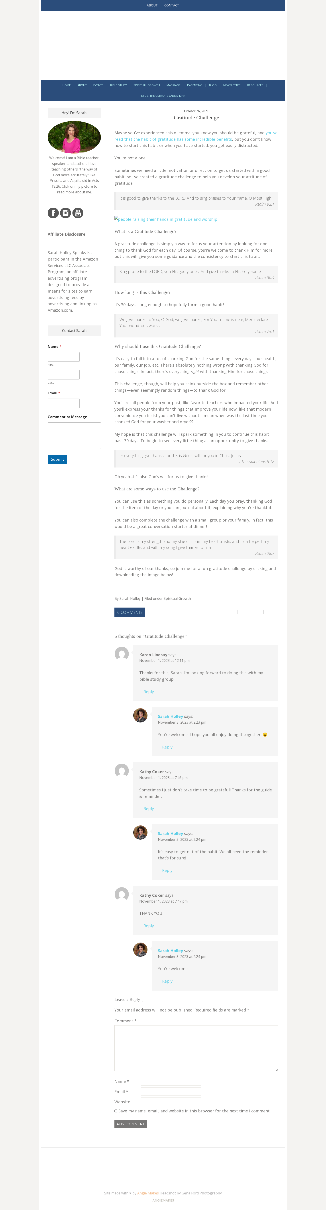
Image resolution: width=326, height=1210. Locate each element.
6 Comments (130, 612)
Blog (213, 85)
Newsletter (232, 85)
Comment (125, 1020)
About (152, 5)
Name (121, 1081)
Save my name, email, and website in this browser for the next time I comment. (194, 1111)
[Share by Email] (268, 612)
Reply (148, 691)
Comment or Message (67, 417)
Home (67, 85)
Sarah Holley (130, 598)
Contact (171, 5)
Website (122, 1101)
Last (51, 382)
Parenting (194, 85)
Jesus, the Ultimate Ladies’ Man (163, 96)
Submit (57, 459)
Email (121, 1091)
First (51, 365)
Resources (255, 85)
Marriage (174, 85)
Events (98, 85)
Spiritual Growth (147, 85)
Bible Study (118, 85)
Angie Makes (148, 1193)
